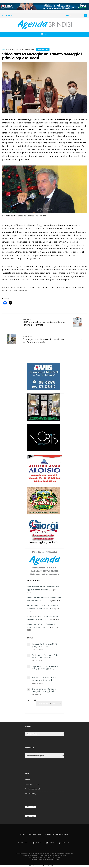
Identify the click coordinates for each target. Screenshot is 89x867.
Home (22, 834)
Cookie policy (46, 859)
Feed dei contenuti (32, 784)
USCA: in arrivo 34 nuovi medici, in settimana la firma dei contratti (44, 322)
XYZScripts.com (55, 866)
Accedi (27, 780)
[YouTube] (9, 15)
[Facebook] (3, 15)
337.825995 (33, 855)
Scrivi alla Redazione (36, 859)
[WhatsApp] (12, 15)
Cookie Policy (31, 816)
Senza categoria (43, 49)
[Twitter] (6, 15)
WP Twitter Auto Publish (36, 866)
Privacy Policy (31, 807)
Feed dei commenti (32, 789)
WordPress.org (30, 794)
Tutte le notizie (34, 834)
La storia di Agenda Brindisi (56, 834)
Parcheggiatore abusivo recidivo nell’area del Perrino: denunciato (43, 339)
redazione (15, 49)
